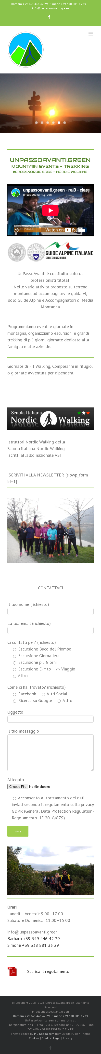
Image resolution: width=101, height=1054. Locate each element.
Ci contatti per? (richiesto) (31, 642)
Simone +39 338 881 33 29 (68, 4)
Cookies (34, 1038)
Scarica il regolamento (48, 971)
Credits (46, 1038)
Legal (57, 1038)
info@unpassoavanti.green (50, 8)
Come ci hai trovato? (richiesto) (36, 687)
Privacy (67, 1038)
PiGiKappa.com (44, 1034)
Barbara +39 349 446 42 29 (29, 4)
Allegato (15, 779)
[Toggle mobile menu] (91, 33)
